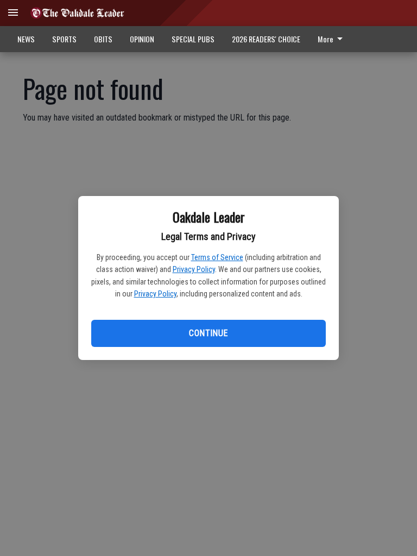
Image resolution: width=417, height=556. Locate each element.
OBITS (103, 39)
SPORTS (64, 39)
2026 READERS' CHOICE (266, 39)
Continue (208, 333)
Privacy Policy (194, 269)
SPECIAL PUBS (193, 39)
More (325, 39)
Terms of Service (217, 257)
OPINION (142, 39)
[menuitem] (333, 39)
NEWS (26, 39)
